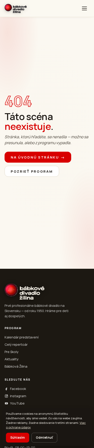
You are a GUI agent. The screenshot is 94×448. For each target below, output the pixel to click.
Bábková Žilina (16, 366)
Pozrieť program (32, 171)
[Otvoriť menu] (84, 8)
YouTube (17, 403)
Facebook (18, 388)
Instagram (18, 396)
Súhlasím (17, 437)
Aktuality (11, 359)
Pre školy (11, 351)
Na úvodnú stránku (38, 157)
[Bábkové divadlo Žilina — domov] (16, 8)
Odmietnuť (44, 437)
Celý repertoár (16, 344)
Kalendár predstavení (22, 337)
